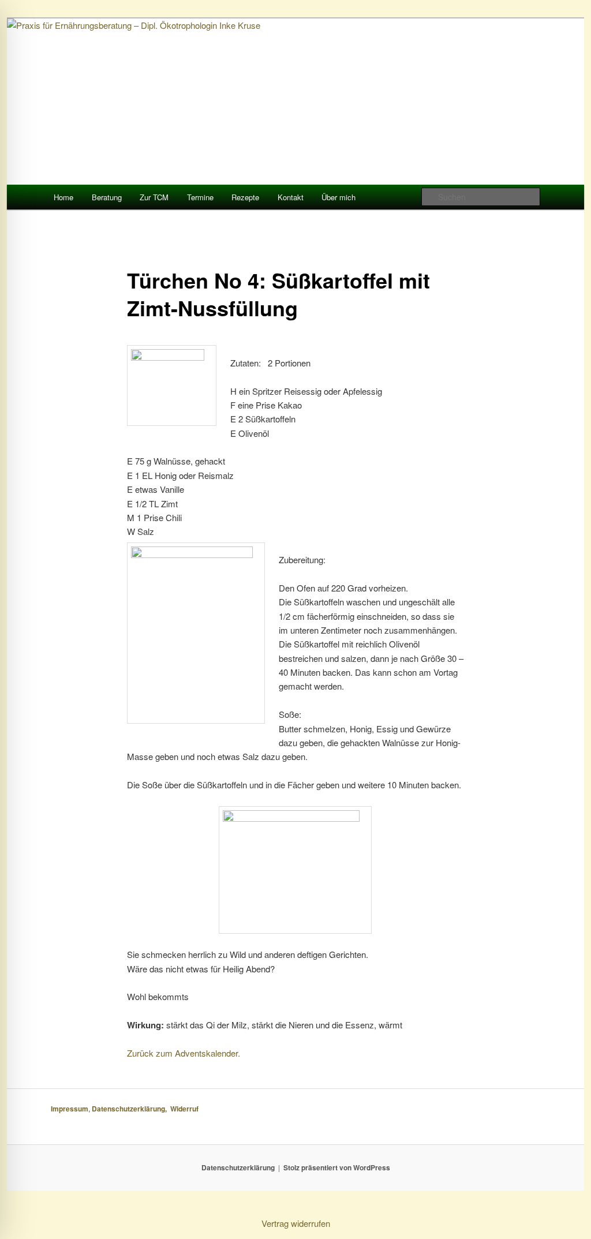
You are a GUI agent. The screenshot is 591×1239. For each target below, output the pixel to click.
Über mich (338, 197)
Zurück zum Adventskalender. (183, 1053)
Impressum (69, 1108)
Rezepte (245, 197)
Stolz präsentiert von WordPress (336, 1167)
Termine (200, 197)
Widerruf (185, 1108)
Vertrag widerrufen (295, 1223)
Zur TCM (154, 197)
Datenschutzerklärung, (131, 1108)
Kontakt (291, 197)
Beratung (107, 197)
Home (63, 197)
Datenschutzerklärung (238, 1167)
